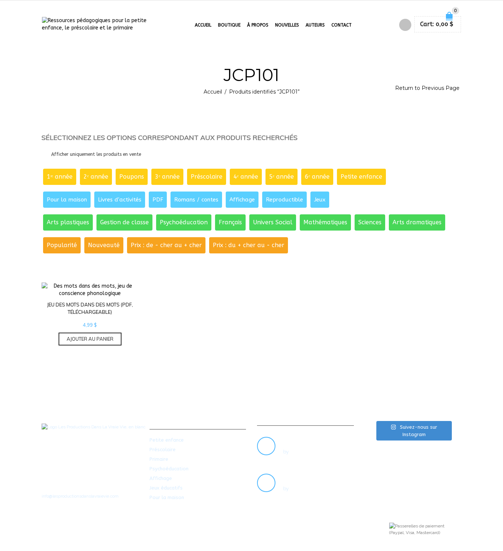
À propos (257, 25)
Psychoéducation (169, 468)
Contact (341, 25)
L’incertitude (299, 476)
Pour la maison (167, 497)
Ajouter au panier (90, 339)
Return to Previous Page (427, 88)
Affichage (161, 478)
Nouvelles (287, 25)
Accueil (203, 25)
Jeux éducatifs (166, 488)
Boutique (229, 25)
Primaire (159, 459)
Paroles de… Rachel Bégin (317, 439)
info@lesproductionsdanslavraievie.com (80, 496)
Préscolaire (163, 449)
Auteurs (315, 25)
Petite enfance (167, 440)
